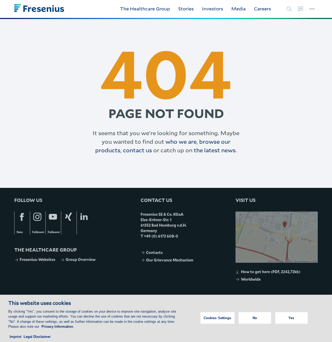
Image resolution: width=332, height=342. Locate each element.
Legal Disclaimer (37, 337)
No (255, 318)
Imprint (15, 337)
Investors (212, 8)
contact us (137, 150)
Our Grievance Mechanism (169, 260)
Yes (291, 318)
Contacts (154, 252)
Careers (262, 8)
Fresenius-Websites (37, 259)
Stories (186, 8)
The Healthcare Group (145, 8)
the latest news (215, 150)
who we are (181, 141)
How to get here (270, 271)
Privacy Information (57, 326)
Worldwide (251, 279)
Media (238, 8)
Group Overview (80, 259)
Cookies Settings (217, 318)
